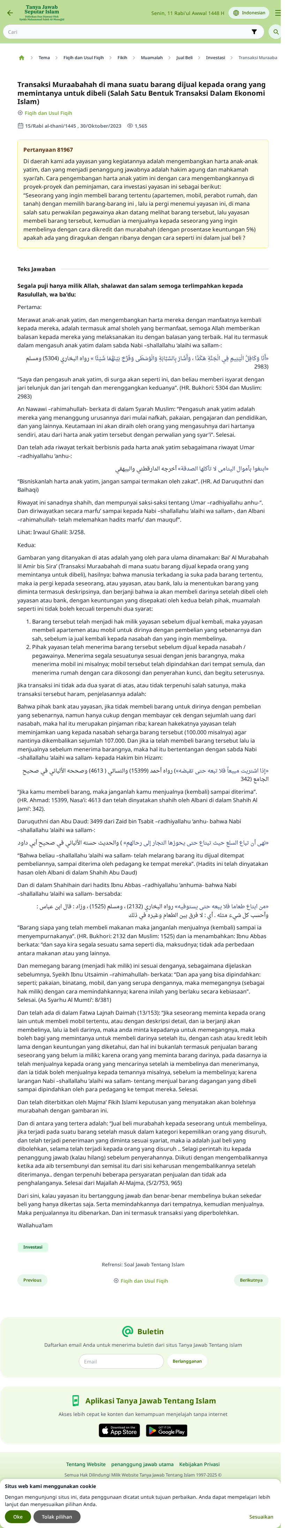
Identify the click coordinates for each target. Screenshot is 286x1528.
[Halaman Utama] (21, 58)
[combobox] (128, 31)
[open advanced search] (254, 32)
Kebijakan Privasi (199, 1464)
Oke (18, 1516)
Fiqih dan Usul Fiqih (48, 113)
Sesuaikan (261, 1516)
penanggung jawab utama (142, 1464)
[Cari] (276, 31)
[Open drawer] (278, 13)
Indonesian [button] (253, 13)
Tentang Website (86, 1464)
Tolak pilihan (57, 1516)
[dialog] (140, 1503)
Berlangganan (187, 1361)
